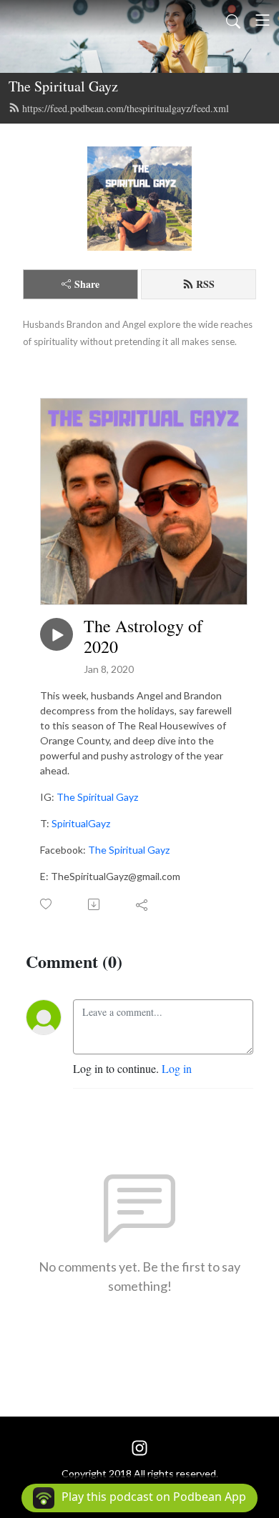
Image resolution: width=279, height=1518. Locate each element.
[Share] (142, 904)
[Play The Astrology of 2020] (56, 634)
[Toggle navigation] (262, 20)
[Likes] (47, 904)
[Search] (233, 20)
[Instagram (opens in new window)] (139, 1446)
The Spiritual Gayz (63, 86)
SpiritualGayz (81, 823)
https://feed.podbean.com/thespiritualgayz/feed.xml (125, 108)
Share (86, 283)
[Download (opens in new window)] (95, 904)
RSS (205, 283)
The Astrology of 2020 (143, 636)
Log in (177, 1068)
